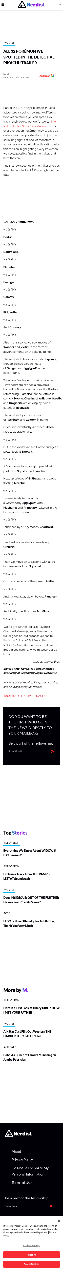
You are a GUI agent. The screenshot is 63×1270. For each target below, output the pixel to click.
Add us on (44, 76)
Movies (9, 42)
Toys (7, 913)
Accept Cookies (31, 1264)
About (16, 1151)
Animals (10, 1047)
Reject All (31, 1254)
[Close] (59, 1221)
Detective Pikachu (32, 696)
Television (11, 842)
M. (8, 74)
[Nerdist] (31, 5)
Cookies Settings (31, 1245)
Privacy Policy (22, 1159)
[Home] (18, 1136)
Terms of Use (22, 1182)
